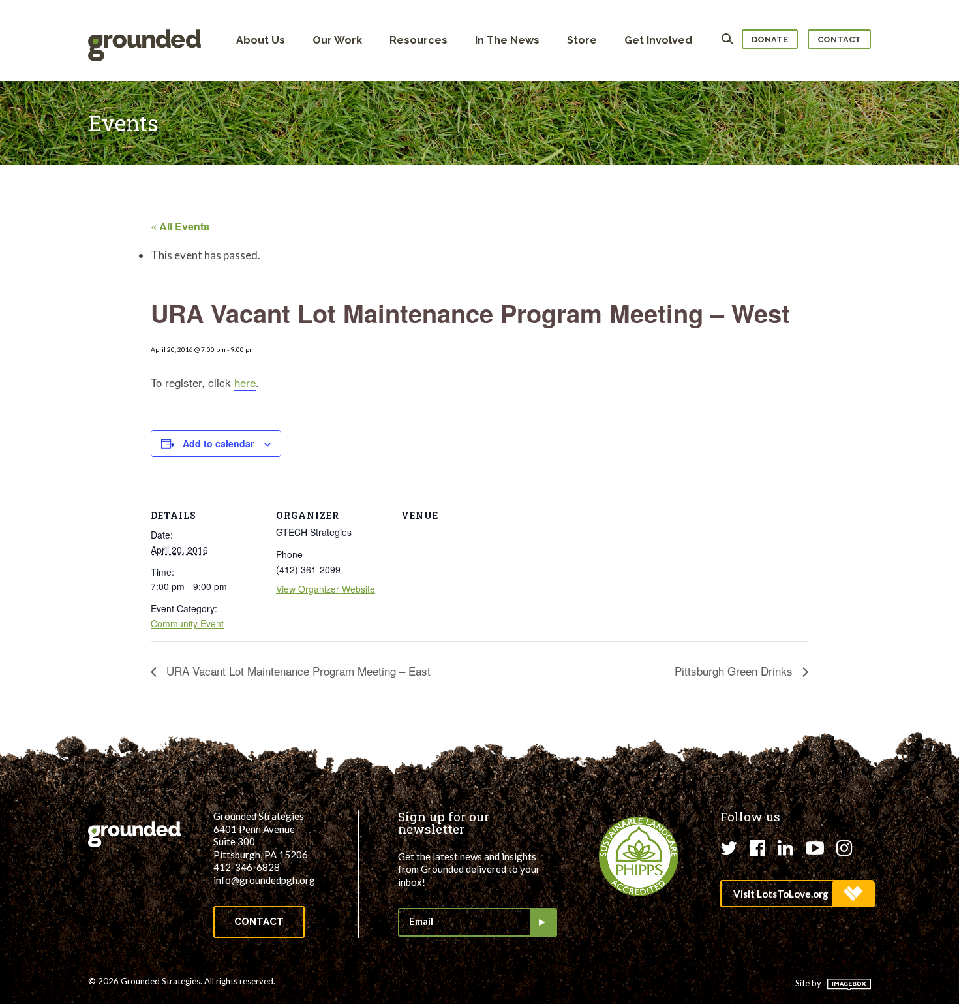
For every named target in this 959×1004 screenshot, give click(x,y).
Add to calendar (218, 443)
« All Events (180, 226)
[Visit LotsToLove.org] (797, 893)
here (245, 382)
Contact (839, 39)
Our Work (337, 40)
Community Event (187, 623)
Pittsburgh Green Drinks (735, 671)
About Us (260, 40)
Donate (770, 39)
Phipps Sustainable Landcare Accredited (638, 856)
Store (582, 40)
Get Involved (658, 40)
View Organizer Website (325, 588)
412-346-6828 (246, 867)
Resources (418, 40)
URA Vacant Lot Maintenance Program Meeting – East (297, 671)
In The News (507, 40)
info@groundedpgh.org (264, 880)
